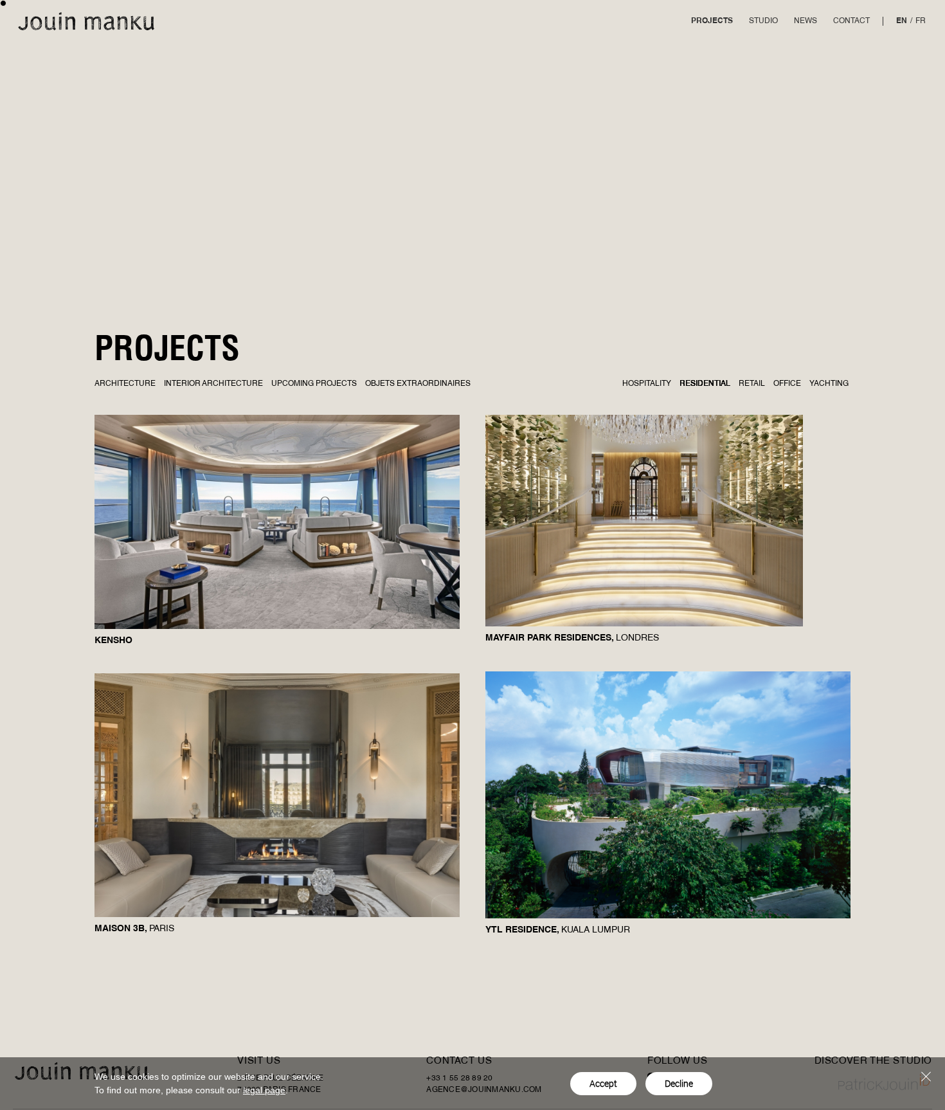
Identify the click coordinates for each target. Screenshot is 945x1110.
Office (787, 384)
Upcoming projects (314, 384)
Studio (763, 21)
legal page (264, 1090)
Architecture (125, 384)
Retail (752, 384)
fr (920, 21)
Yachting (829, 384)
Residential (705, 384)
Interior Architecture (213, 384)
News (805, 21)
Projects (712, 21)
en (901, 21)
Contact (851, 21)
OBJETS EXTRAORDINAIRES (418, 384)
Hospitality (646, 384)
